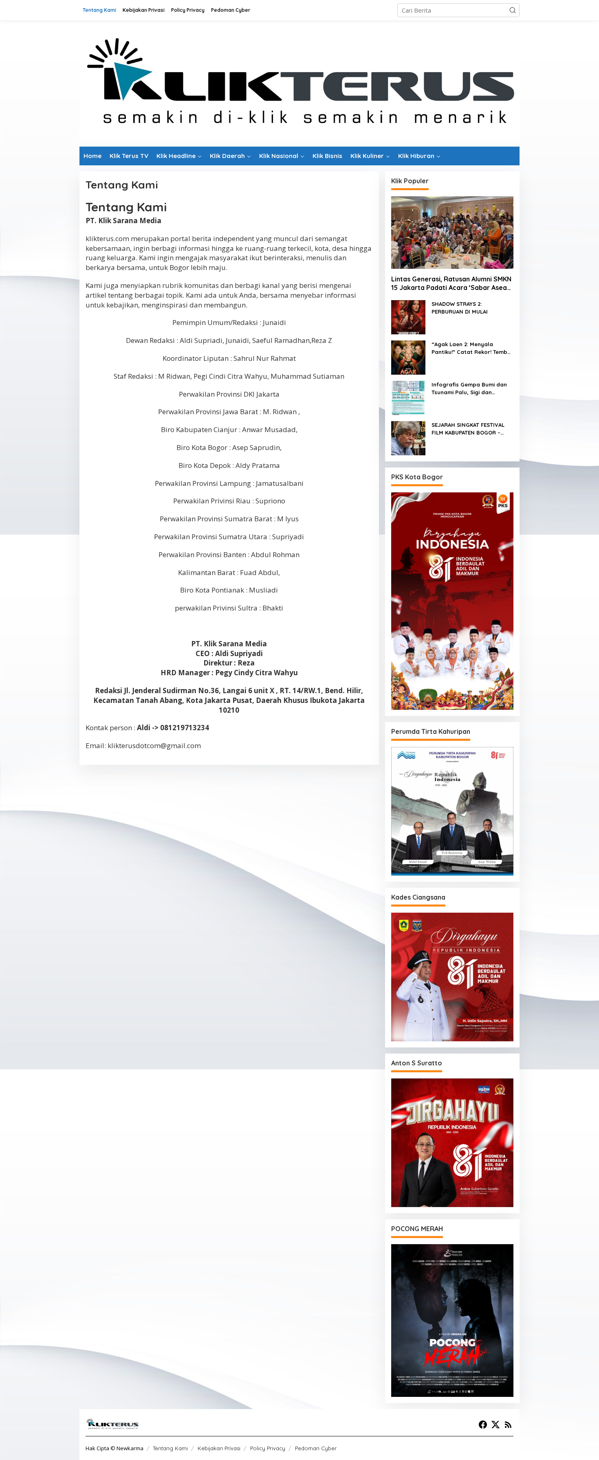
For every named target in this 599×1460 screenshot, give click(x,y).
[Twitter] (495, 1424)
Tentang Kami (170, 1448)
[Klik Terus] (299, 83)
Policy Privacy (267, 1448)
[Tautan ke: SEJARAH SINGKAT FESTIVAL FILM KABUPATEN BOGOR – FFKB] (408, 437)
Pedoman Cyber (316, 1448)
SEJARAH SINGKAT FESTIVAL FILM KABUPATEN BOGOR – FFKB (468, 429)
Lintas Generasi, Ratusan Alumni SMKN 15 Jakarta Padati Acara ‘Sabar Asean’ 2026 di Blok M (451, 283)
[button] (513, 10)
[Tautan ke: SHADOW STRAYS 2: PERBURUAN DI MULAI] (408, 316)
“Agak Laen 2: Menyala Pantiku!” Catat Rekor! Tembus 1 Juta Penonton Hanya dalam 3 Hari (472, 348)
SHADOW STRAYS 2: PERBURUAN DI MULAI (460, 308)
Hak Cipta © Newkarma (114, 1448)
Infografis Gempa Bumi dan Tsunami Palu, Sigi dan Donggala (469, 389)
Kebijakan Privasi (219, 1448)
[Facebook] (483, 1424)
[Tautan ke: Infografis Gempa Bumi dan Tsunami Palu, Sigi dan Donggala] (408, 397)
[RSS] (508, 1424)
